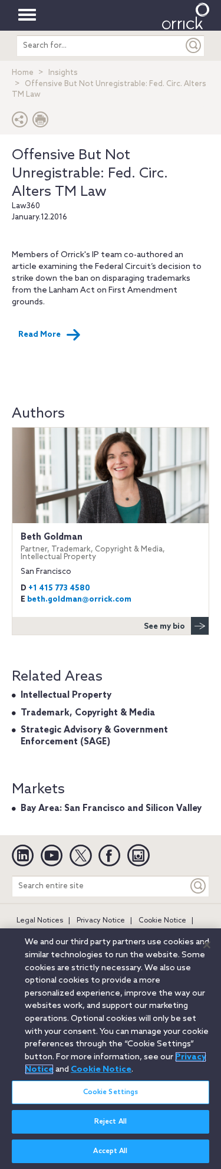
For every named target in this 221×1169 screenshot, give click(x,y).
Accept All (110, 1151)
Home (23, 72)
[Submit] (193, 46)
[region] (110, 1048)
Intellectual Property (66, 695)
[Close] (207, 945)
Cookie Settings (110, 1092)
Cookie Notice (162, 921)
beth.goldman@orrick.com (79, 599)
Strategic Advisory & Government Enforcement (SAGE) (94, 736)
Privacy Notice (101, 921)
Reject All (110, 1122)
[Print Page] (40, 122)
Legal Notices (40, 921)
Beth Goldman (93, 546)
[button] (20, 122)
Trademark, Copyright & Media (88, 713)
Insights (63, 72)
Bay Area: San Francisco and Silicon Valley (111, 808)
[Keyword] (198, 886)
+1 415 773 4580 (59, 588)
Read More (39, 334)
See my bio (164, 626)
